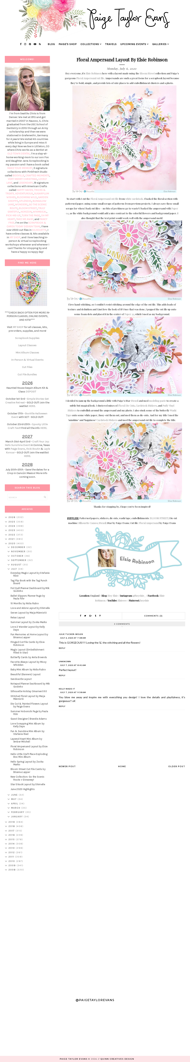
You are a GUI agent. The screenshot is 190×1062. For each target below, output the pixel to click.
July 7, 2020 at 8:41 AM (73, 665)
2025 (12, 521)
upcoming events (133, 44)
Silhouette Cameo (88, 522)
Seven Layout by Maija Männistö (29, 612)
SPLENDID (25, 201)
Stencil (134, 400)
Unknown (65, 661)
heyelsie (144, 600)
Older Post (176, 766)
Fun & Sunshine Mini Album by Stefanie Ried (27, 733)
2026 (13, 517)
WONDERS (21, 204)
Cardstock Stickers (146, 405)
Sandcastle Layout (21, 679)
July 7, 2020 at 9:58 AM (73, 692)
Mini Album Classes (27, 352)
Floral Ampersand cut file (90, 78)
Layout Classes (27, 345)
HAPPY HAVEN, (25, 190)
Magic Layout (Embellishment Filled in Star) (27, 651)
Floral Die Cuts (126, 405)
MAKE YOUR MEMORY (19, 168)
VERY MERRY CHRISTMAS (22, 179)
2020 (13, 543)
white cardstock (134, 198)
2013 (12, 848)
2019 (12, 822)
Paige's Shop (68, 44)
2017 (12, 830)
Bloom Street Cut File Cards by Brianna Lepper (28, 770)
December (18, 547)
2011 (12, 856)
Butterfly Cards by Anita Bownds (29, 657)
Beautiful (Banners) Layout (26, 674)
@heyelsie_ (139, 595)
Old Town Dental (18, 153)
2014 (12, 843)
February (18, 812)
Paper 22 (129, 314)
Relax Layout (18, 617)
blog (51, 44)
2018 (12, 826)
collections (90, 44)
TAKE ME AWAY (24, 219)
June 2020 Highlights (23, 789)
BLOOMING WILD (27, 197)
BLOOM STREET (159, 518)
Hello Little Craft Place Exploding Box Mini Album (29, 755)
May (14, 799)
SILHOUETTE (39, 229)
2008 (13, 869)
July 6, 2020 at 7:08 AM (73, 638)
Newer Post (67, 766)
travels (111, 44)
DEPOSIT (31, 391)
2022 (12, 534)
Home (122, 766)
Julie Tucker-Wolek (71, 634)
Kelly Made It (67, 689)
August (17, 564)
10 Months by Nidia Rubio (25, 603)
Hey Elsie (113, 595)
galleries (159, 44)
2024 (12, 526)
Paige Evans (18, 448)
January (17, 816)
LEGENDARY (26, 182)
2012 (12, 852)
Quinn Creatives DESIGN (117, 1059)
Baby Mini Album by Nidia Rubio (28, 669)
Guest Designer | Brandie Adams (29, 718)
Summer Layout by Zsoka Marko (29, 622)
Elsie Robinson (94, 73)
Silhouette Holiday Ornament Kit (29, 691)
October (17, 556)
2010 (12, 861)
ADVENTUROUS (24, 193)
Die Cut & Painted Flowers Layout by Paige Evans (29, 705)
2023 (12, 530)
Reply (62, 648)
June (15, 795)
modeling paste (157, 400)
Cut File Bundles (27, 374)
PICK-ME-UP (13, 215)
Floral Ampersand (149, 522)
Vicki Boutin (33, 448)
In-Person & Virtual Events (27, 359)
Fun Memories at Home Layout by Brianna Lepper (29, 636)
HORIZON (26, 211)
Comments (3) (153, 616)
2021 (12, 539)
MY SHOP (15, 237)
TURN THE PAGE (31, 215)
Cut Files (27, 367)
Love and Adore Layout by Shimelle (30, 608)
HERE (32, 406)
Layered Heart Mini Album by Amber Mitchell (26, 740)
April (15, 803)
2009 (13, 865)
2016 (12, 835)
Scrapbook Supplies (27, 338)
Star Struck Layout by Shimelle (28, 784)
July (14, 569)
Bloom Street (147, 73)
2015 (12, 839)
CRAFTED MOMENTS (37, 175)
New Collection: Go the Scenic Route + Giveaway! (28, 778)
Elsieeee (122, 600)
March (16, 808)
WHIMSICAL (40, 211)
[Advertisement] (27, 933)
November (19, 551)
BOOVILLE (18, 175)
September (19, 560)
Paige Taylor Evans (73, 1059)
